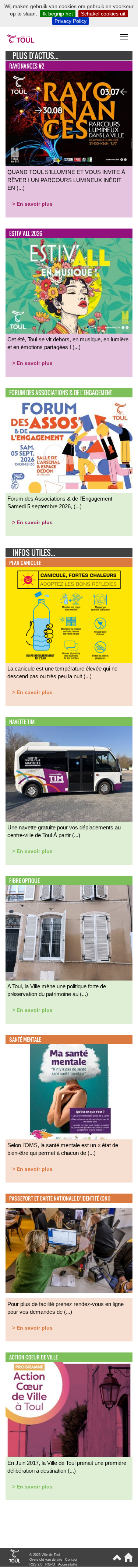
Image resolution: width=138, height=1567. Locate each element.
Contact (71, 1559)
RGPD (50, 1564)
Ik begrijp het (58, 14)
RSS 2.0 (35, 1564)
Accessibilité (67, 1564)
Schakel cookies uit (103, 14)
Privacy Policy (70, 21)
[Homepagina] (127, 1560)
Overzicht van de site (45, 1559)
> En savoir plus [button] (32, 204)
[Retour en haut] (116, 1560)
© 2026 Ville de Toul (44, 1555)
